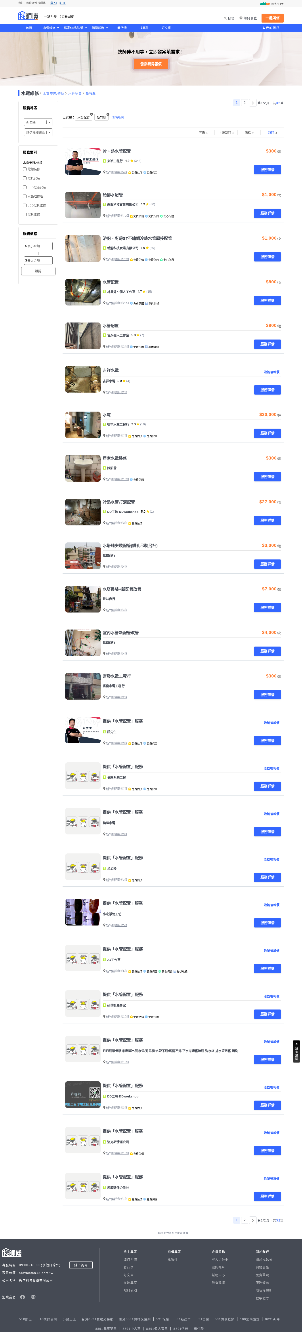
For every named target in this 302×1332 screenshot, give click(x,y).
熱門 (271, 132)
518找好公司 (47, 1319)
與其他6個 (121, 971)
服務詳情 (267, 170)
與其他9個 (121, 743)
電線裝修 (34, 169)
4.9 (127, 160)
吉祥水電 (111, 370)
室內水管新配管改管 (121, 633)
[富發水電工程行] (83, 686)
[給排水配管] (83, 205)
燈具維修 (34, 214)
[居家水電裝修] (83, 468)
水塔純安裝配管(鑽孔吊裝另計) (130, 546)
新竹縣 (91, 93)
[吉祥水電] (83, 379)
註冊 (225, 1259)
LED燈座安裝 (37, 187)
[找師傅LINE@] (33, 1297)
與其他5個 (121, 925)
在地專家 (130, 1282)
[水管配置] (83, 292)
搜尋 (231, 18)
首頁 (29, 28)
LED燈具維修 (37, 205)
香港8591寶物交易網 (135, 1319)
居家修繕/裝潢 (73, 28)
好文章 (166, 28)
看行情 (122, 28)
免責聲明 (262, 1275)
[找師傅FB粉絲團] (22, 1297)
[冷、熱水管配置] (83, 161)
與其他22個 (122, 303)
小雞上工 (69, 1319)
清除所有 (118, 117)
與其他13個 (122, 479)
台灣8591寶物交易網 (97, 1319)
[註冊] (62, 3)
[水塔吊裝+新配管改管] (83, 599)
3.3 (133, 424)
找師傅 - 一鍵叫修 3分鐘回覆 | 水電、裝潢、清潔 (28, 15)
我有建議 (218, 1282)
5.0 (133, 335)
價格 (248, 132)
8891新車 (272, 1319)
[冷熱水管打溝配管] (83, 512)
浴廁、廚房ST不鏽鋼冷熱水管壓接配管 (137, 238)
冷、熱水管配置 (117, 151)
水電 (107, 415)
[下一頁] (253, 103)
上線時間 (225, 132)
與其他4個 (121, 172)
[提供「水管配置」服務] (83, 730)
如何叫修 (130, 1259)
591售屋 (203, 1319)
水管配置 (75, 93)
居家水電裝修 (115, 458)
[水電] (83, 425)
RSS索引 (130, 1290)
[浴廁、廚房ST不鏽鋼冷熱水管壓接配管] (83, 248)
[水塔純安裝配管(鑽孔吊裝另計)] (83, 555)
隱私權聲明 (264, 1290)
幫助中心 (218, 1275)
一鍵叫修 (273, 18)
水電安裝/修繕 (53, 93)
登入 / (217, 1259)
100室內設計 (250, 1319)
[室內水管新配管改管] (83, 643)
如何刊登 (250, 18)
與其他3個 (121, 523)
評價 (202, 132)
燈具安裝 (34, 178)
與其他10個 (122, 1016)
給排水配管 (113, 195)
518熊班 (25, 1319)
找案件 (144, 28)
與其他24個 (122, 346)
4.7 (140, 291)
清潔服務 (98, 28)
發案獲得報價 (151, 64)
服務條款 (262, 1282)
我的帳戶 (272, 28)
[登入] (53, 3)
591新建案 (183, 1319)
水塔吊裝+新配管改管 (122, 589)
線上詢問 (81, 1265)
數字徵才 (262, 1298)
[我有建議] (296, 1051)
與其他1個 (121, 1198)
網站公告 (262, 1267)
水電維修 (49, 28)
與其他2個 (121, 392)
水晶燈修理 (35, 196)
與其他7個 (121, 435)
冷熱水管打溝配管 (119, 502)
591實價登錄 (225, 1319)
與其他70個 (122, 215)
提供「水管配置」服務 (123, 721)
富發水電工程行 (117, 676)
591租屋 (162, 1319)
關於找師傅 (264, 1259)
